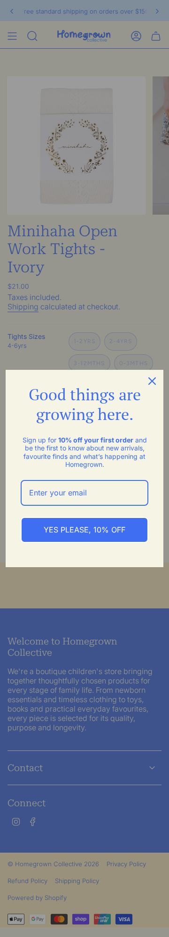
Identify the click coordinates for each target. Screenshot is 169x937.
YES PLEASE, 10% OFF (84, 529)
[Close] (152, 381)
